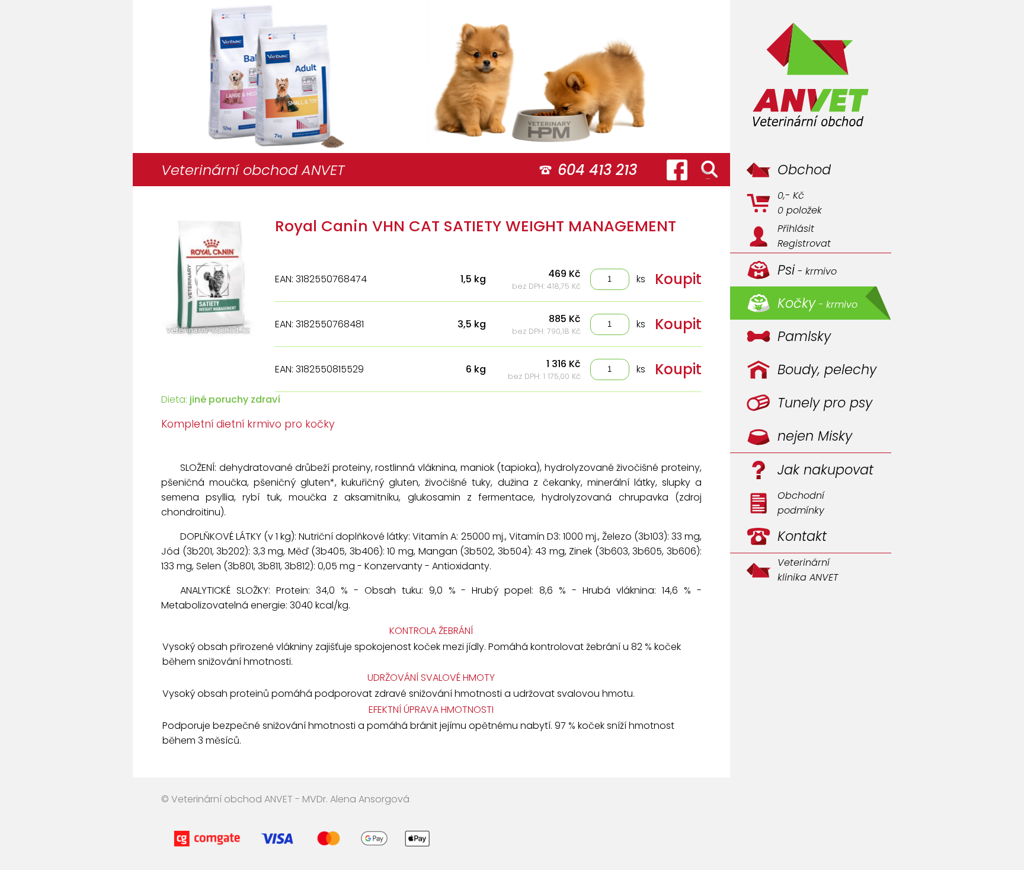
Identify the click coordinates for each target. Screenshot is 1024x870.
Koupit (678, 279)
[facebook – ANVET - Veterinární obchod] (676, 169)
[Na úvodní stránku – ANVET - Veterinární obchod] (810, 76)
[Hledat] (709, 169)
